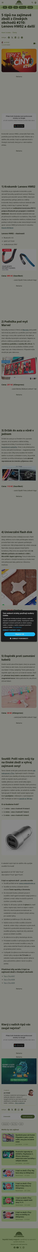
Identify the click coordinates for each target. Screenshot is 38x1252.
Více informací (17, 627)
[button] (19, 630)
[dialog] (19, 626)
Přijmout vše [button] (19, 634)
